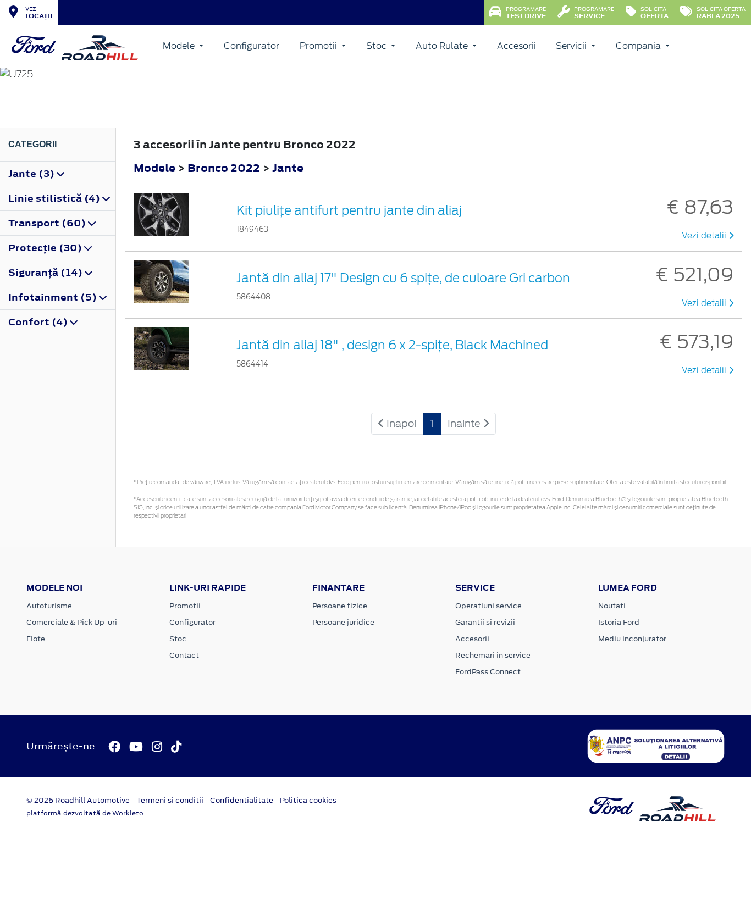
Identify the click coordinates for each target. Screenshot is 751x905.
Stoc (377, 46)
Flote (35, 639)
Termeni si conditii (169, 800)
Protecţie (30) (46, 247)
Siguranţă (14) (46, 272)
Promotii (319, 46)
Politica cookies (308, 800)
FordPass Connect (488, 672)
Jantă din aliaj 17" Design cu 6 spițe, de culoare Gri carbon (403, 278)
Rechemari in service (493, 655)
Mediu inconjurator (632, 639)
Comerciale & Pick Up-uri (71, 622)
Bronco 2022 (223, 167)
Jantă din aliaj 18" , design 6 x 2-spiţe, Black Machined (392, 345)
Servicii (572, 46)
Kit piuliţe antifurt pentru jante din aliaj (349, 210)
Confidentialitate (241, 800)
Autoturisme (49, 606)
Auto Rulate (443, 46)
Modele (180, 46)
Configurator (251, 46)
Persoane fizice (339, 606)
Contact (184, 655)
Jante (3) (32, 173)
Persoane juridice (343, 622)
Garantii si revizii (485, 622)
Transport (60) (48, 223)
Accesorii (516, 46)
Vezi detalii (705, 236)
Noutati (612, 606)
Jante (287, 167)
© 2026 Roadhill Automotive (78, 800)
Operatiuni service (488, 606)
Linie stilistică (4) (55, 198)
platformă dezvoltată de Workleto (84, 813)
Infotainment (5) (53, 297)
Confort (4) (39, 322)
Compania (639, 46)
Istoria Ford (618, 622)
